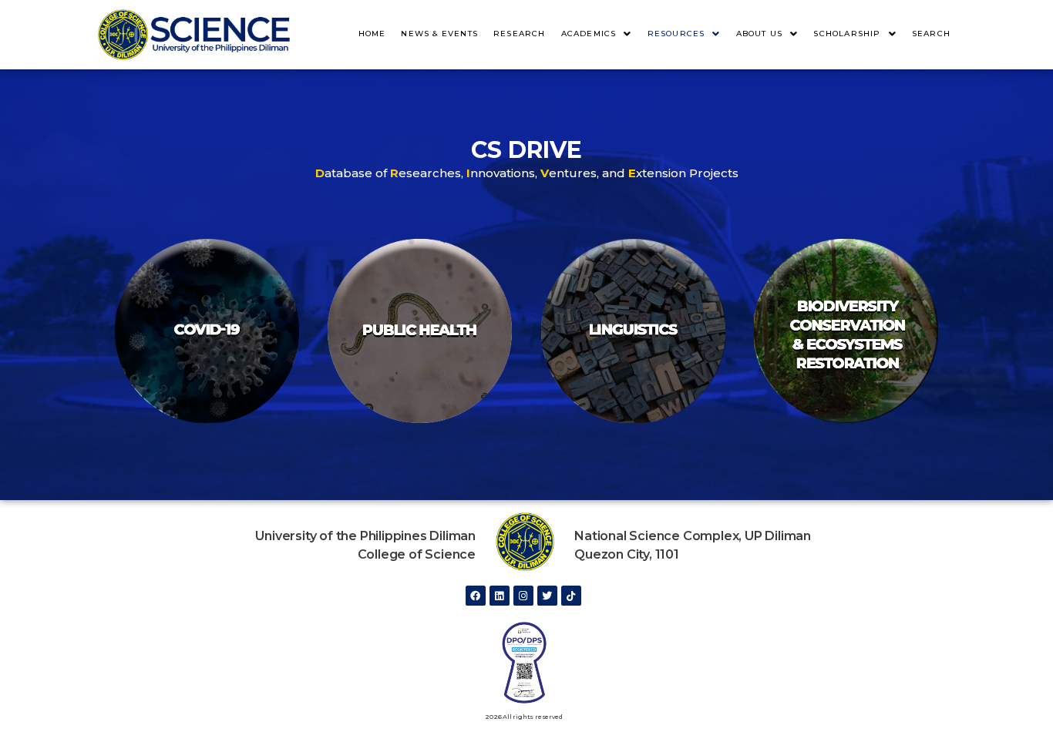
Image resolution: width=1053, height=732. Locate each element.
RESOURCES (676, 34)
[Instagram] (523, 596)
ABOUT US (759, 34)
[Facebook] (476, 596)
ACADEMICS (589, 34)
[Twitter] (547, 596)
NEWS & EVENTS (439, 34)
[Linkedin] (499, 596)
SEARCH (931, 34)
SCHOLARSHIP (846, 34)
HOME (372, 34)
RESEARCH (519, 34)
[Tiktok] (571, 596)
